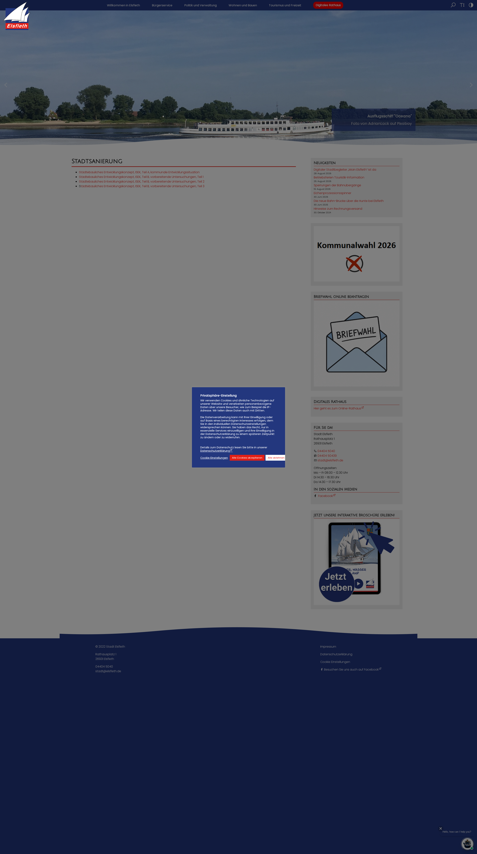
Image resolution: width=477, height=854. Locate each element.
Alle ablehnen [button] (276, 458)
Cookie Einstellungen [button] (214, 458)
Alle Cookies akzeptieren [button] (247, 458)
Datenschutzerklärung (215, 450)
